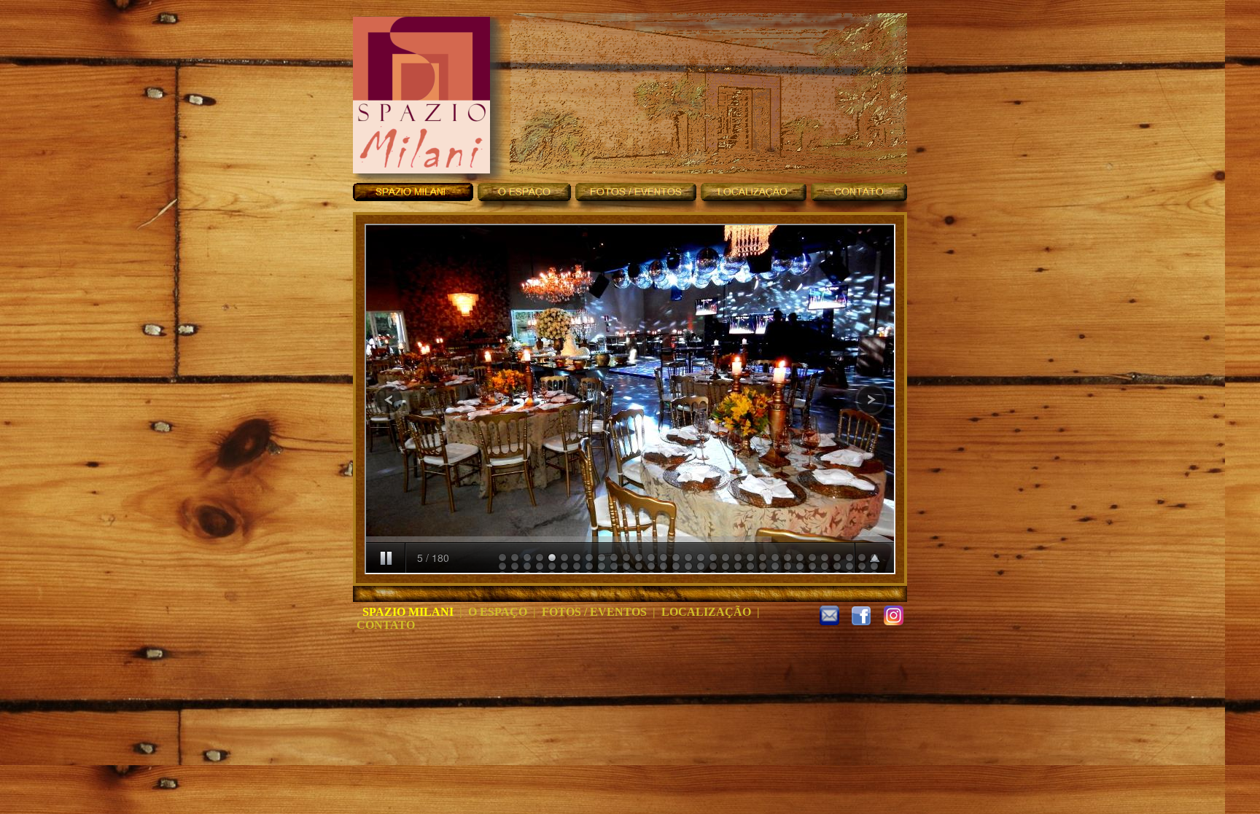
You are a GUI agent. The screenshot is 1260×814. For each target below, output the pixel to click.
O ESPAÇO (497, 612)
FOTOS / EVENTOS (594, 612)
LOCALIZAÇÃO (706, 612)
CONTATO (386, 625)
